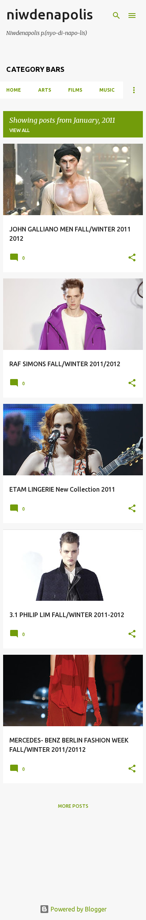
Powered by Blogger (78, 909)
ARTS (44, 89)
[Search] (116, 15)
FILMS (75, 89)
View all (19, 130)
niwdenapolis (49, 14)
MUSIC (106, 89)
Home (13, 89)
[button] (132, 258)
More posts (73, 806)
